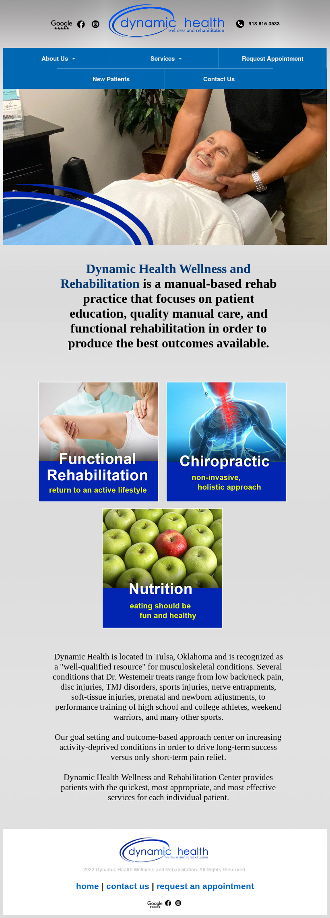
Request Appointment (272, 58)
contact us (127, 886)
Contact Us (219, 78)
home (87, 886)
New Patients (111, 78)
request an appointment (205, 886)
